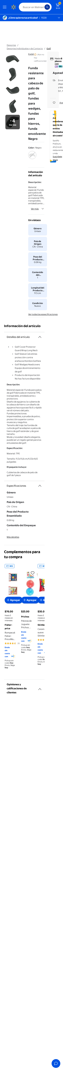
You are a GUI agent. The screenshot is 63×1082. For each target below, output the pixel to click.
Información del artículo (22, 326)
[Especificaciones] (40, 485)
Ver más (35, 208)
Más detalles (13, 537)
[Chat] (56, 1063)
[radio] (32, 157)
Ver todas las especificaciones (43, 314)
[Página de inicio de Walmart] (13, 7)
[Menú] (5, 7)
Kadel (31, 54)
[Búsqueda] (47, 7)
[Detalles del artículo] (40, 337)
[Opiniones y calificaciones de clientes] (40, 687)
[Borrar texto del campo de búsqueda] (42, 7)
